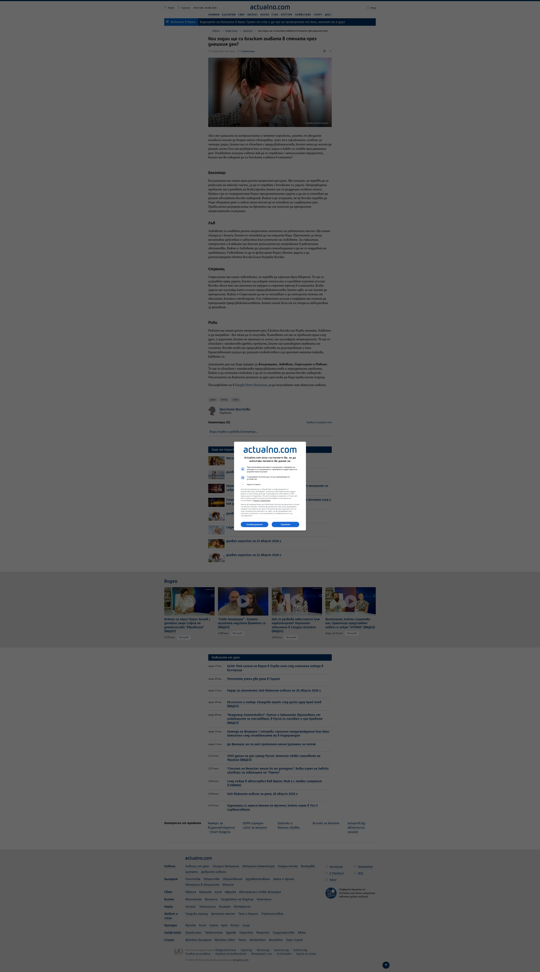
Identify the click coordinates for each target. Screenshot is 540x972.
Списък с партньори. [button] (262, 500)
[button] (270, 484)
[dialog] (270, 486)
